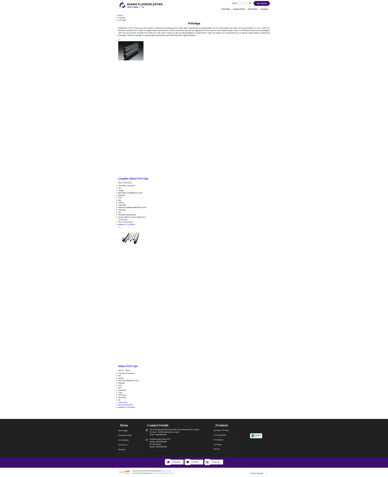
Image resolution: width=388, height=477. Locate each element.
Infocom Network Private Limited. (162, 473)
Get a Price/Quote (125, 222)
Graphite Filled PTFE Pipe (133, 178)
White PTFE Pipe (128, 366)
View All (217, 449)
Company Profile (239, 9)
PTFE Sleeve (218, 440)
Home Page (226, 9)
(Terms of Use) (166, 471)
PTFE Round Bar (220, 435)
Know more (122, 219)
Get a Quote (262, 3)
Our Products (252, 9)
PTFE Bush (218, 444)
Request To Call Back (126, 224)
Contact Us (264, 9)
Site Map (121, 449)
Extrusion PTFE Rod (221, 430)
